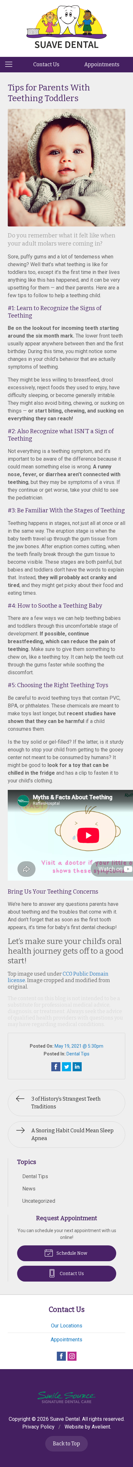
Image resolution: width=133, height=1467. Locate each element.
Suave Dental (65, 1419)
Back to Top (66, 1444)
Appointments (101, 64)
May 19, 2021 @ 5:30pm (79, 1046)
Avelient (101, 1427)
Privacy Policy (38, 1427)
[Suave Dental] (66, 27)
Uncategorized (38, 1201)
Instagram (72, 1356)
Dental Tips (77, 1053)
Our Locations (66, 1326)
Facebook (61, 1356)
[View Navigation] (11, 64)
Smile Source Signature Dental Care (66, 1397)
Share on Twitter (66, 1066)
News (29, 1189)
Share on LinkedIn (77, 1066)
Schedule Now (71, 1253)
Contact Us (46, 64)
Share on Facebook (55, 1066)
